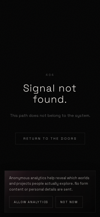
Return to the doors (50, 138)
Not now (69, 202)
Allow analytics (31, 202)
